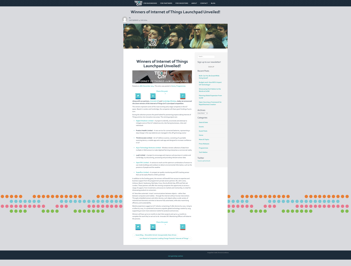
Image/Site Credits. (212, 252)
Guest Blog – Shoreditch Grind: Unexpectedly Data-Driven (155, 235)
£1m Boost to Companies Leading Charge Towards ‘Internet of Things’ (165, 238)
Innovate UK (154, 101)
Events (201, 127)
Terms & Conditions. (223, 252)
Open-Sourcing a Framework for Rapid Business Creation (210, 103)
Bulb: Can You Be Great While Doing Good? (209, 77)
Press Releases (204, 144)
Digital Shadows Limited (144, 121)
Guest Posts (203, 131)
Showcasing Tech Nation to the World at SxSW (210, 90)
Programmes (180, 86)
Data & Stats (203, 122)
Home (173, 86)
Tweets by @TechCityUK (204, 161)
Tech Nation (203, 152)
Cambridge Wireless (169, 101)
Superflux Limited (142, 172)
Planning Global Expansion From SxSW (210, 97)
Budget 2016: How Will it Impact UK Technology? (210, 84)
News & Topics (204, 139)
